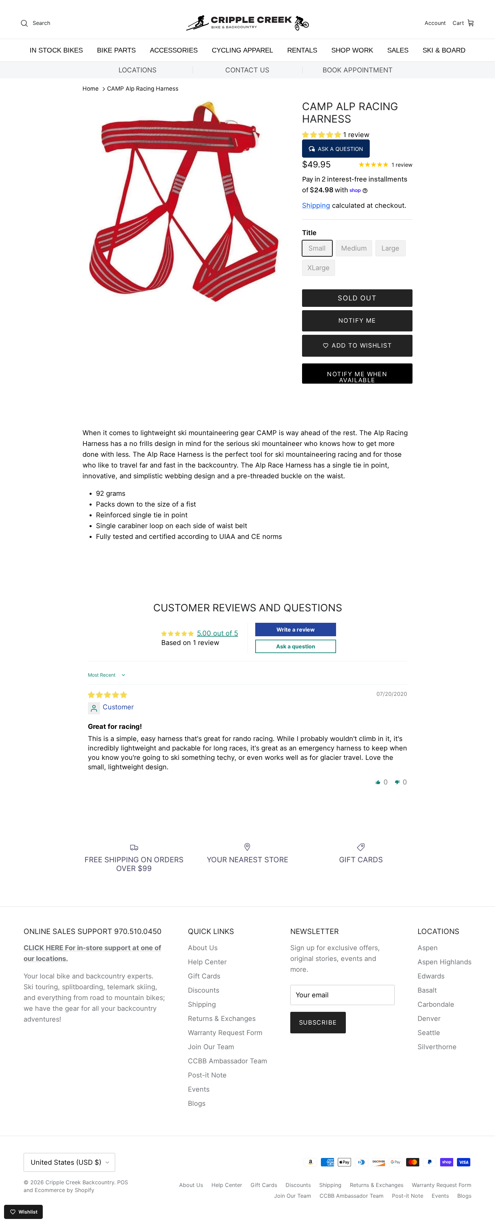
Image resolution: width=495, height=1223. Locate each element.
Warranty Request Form (225, 1033)
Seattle (429, 1033)
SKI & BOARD (444, 50)
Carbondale (436, 1004)
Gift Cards (204, 976)
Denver (429, 1019)
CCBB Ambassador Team (227, 1061)
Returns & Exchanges (222, 1019)
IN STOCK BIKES (56, 50)
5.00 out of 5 (217, 633)
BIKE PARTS (116, 50)
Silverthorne (437, 1047)
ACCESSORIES (174, 50)
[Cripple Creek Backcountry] (247, 23)
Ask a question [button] (295, 646)
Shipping (316, 205)
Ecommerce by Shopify (64, 1190)
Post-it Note (207, 1075)
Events (198, 1089)
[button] (322, 135)
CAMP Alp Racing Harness (142, 89)
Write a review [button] (295, 629)
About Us (203, 948)
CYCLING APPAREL (242, 50)
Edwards (431, 976)
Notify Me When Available (357, 377)
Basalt (427, 990)
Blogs (196, 1103)
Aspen (428, 948)
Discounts (203, 990)
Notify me (357, 320)
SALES (397, 50)
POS (122, 1182)
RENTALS (302, 50)
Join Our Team (211, 1047)
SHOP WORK (352, 50)
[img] (107, 695)
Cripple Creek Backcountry (79, 1182)
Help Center (207, 962)
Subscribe (318, 1022)
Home (90, 89)
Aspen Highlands (444, 962)
